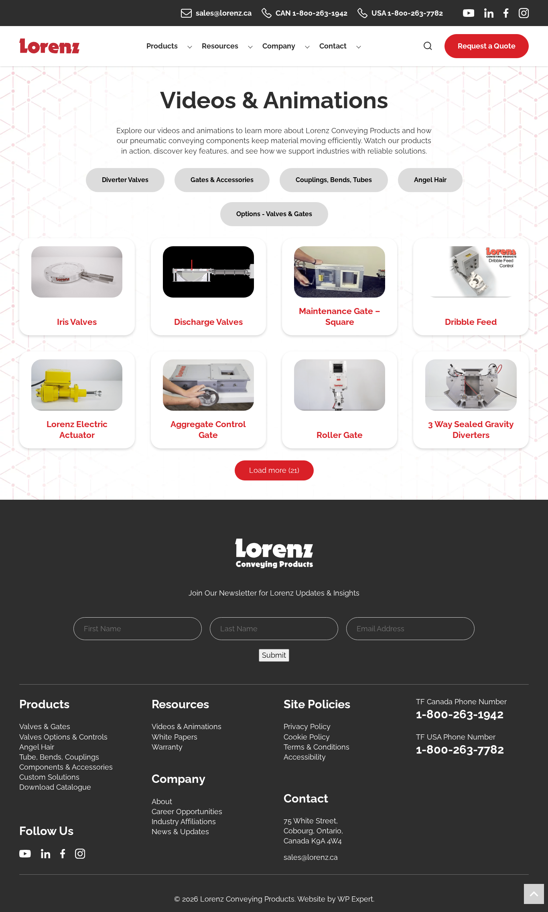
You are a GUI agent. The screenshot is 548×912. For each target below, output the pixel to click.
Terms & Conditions (316, 747)
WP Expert (355, 899)
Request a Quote (487, 46)
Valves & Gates (44, 726)
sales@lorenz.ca (311, 857)
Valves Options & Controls (63, 737)
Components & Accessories (66, 767)
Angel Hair (36, 747)
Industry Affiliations (184, 821)
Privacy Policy (307, 726)
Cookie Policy (307, 737)
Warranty (167, 747)
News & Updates (180, 831)
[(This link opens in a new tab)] (469, 13)
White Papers (174, 737)
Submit (274, 655)
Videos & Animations (186, 726)
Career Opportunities (187, 811)
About (162, 801)
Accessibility (305, 757)
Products (162, 46)
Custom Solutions (49, 777)
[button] (125, 180)
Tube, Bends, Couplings (59, 757)
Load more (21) (274, 470)
